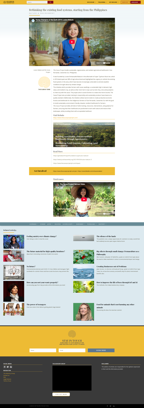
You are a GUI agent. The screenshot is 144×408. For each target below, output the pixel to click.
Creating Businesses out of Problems (111, 266)
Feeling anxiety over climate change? (42, 236)
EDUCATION (58, 224)
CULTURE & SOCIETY (67, 224)
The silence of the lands (106, 236)
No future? (31, 266)
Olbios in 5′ (125, 2)
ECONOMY (42, 224)
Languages (134, 2)
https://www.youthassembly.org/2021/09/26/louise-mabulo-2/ (72, 159)
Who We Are (90, 2)
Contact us (6, 375)
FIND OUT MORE (61, 394)
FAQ (4, 377)
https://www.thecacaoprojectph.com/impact (66, 163)
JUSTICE (49, 224)
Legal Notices (7, 379)
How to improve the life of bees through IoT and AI (117, 282)
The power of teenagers (36, 304)
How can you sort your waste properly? (42, 282)
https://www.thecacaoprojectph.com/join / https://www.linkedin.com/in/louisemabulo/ (77, 171)
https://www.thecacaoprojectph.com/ (65, 118)
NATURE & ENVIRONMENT (42, 13)
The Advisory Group (9, 373)
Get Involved (113, 2)
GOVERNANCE (33, 224)
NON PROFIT (102, 224)
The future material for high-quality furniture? (46, 251)
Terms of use (7, 381)
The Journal (101, 2)
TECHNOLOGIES (91, 224)
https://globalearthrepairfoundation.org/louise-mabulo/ (70, 156)
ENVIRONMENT (80, 224)
